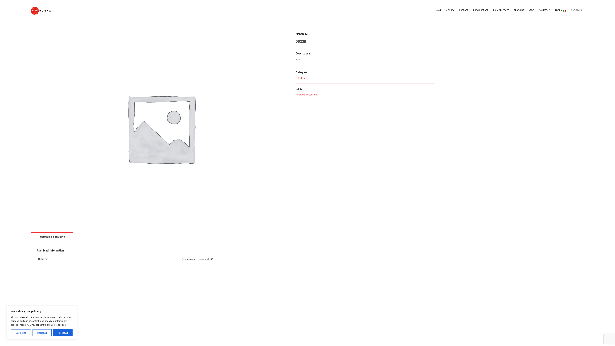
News (531, 10)
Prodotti (463, 10)
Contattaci (544, 10)
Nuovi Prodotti (480, 10)
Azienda (450, 10)
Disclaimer (576, 10)
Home (438, 10)
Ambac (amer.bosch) (306, 94)
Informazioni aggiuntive (52, 236)
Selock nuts (301, 78)
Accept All (63, 332)
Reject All (42, 332)
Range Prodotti (501, 10)
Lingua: (559, 10)
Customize (21, 332)
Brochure (519, 10)
